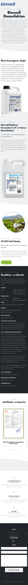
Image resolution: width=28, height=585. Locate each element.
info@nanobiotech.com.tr (14, 536)
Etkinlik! (6, 262)
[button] (8, 449)
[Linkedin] (13, 541)
